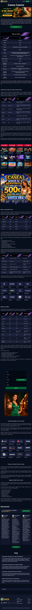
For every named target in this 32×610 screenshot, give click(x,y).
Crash (19, 145)
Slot (27, 145)
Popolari (3, 145)
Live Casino (11, 145)
